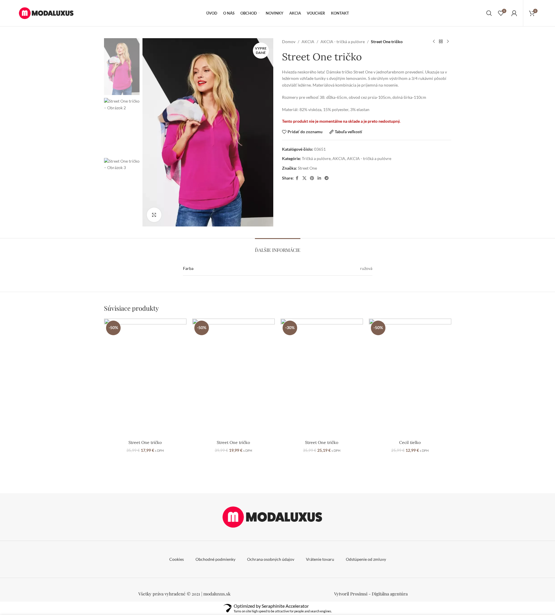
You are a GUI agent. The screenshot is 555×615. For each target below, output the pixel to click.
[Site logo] (49, 12)
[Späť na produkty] (440, 41)
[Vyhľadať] (489, 13)
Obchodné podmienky (215, 559)
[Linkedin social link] (319, 178)
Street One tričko (145, 442)
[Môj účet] (514, 13)
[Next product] (447, 41)
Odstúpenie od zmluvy (366, 559)
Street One (307, 168)
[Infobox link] (371, 594)
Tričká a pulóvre (316, 158)
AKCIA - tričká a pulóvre (342, 41)
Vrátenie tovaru (320, 559)
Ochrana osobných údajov (270, 559)
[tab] (277, 247)
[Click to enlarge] (154, 215)
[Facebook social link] (297, 178)
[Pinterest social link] (312, 178)
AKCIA (308, 41)
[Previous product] (433, 41)
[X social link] (304, 178)
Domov (288, 41)
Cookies (176, 559)
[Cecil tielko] (410, 378)
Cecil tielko (410, 442)
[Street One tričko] (145, 378)
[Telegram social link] (326, 178)
